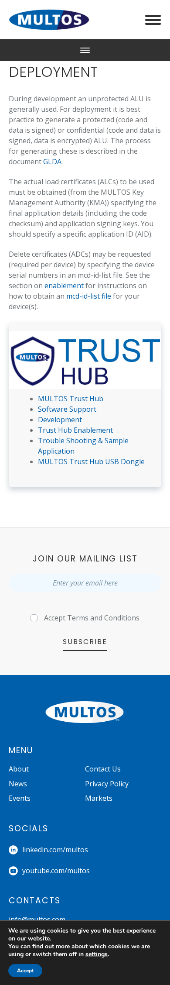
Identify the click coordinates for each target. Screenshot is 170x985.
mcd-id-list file (88, 296)
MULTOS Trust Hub (70, 398)
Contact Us (103, 769)
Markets (98, 798)
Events (20, 798)
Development (60, 419)
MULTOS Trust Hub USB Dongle (91, 461)
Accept (91, 618)
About (19, 769)
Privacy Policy (107, 784)
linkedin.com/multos (55, 849)
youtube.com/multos (56, 870)
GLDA (52, 161)
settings (96, 954)
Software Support (67, 409)
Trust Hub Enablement (75, 430)
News (18, 784)
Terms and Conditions (103, 618)
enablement (64, 285)
